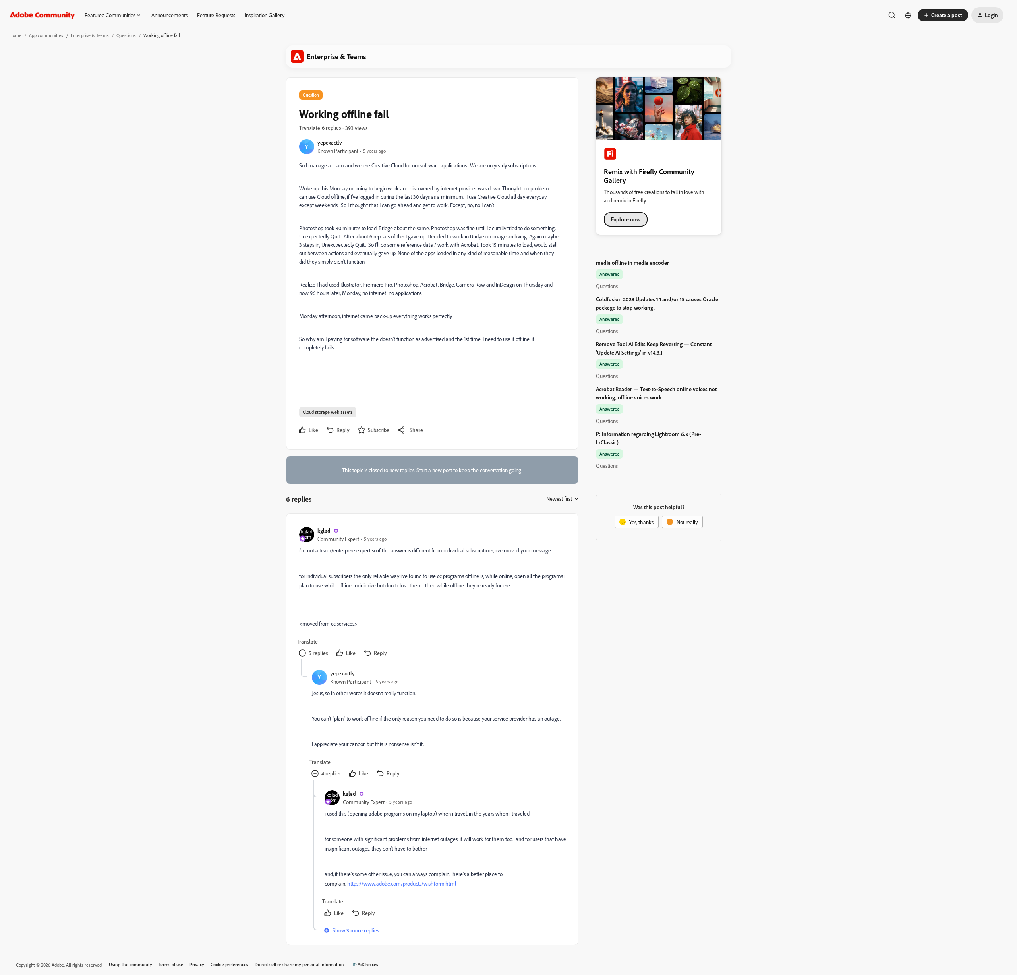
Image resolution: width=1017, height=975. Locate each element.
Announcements (169, 15)
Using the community (130, 964)
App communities (46, 35)
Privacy (196, 964)
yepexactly (329, 142)
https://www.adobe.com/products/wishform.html (401, 883)
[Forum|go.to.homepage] (42, 15)
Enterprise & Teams (90, 35)
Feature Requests (216, 15)
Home (15, 35)
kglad (324, 530)
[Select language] (908, 15)
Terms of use (171, 964)
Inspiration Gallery (264, 15)
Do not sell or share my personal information (299, 964)
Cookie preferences (229, 964)
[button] (943, 15)
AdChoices (368, 964)
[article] (431, 592)
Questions (126, 35)
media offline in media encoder (632, 262)
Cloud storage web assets (328, 412)
